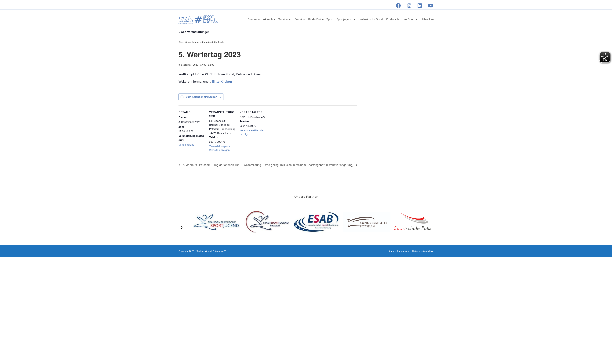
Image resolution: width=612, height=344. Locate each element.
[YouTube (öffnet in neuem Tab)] (429, 5)
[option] (206, 222)
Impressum (404, 251)
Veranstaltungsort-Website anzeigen (219, 148)
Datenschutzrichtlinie (422, 251)
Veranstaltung (186, 144)
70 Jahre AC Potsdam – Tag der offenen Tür (210, 165)
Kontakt (392, 251)
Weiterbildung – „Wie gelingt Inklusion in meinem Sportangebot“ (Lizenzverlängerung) (299, 165)
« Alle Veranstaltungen (194, 32)
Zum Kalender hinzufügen (201, 97)
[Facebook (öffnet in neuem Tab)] (398, 5)
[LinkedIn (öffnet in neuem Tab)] (419, 5)
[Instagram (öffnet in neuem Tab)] (409, 5)
